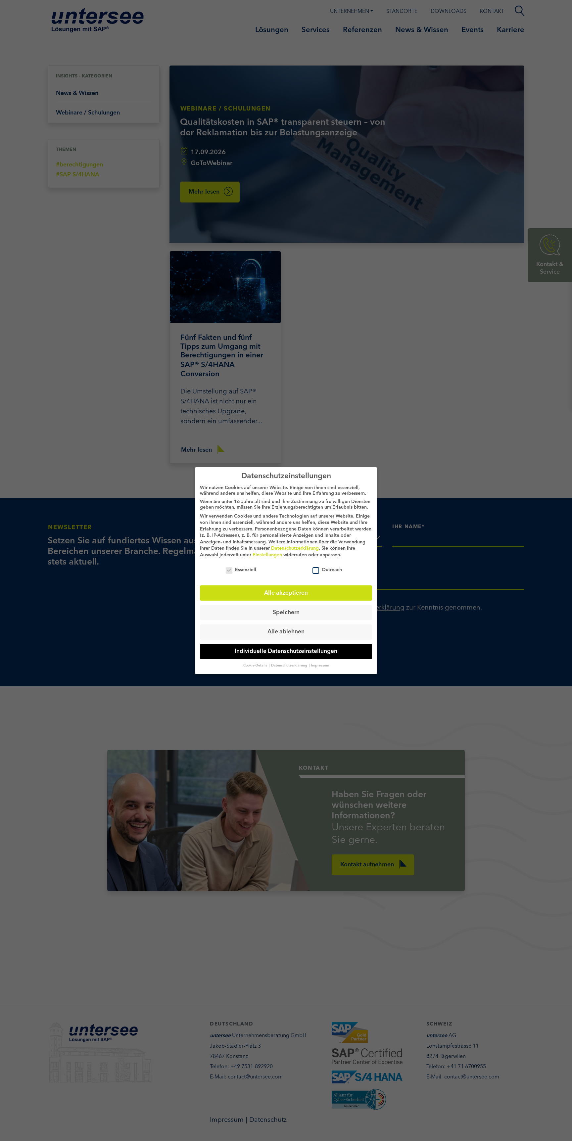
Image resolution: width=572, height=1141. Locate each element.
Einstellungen (267, 555)
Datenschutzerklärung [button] (289, 665)
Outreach (332, 569)
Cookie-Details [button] (255, 665)
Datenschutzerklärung (295, 548)
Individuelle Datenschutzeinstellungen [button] (286, 651)
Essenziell (245, 569)
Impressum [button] (320, 665)
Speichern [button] (286, 612)
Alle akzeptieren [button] (286, 593)
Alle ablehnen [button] (286, 632)
